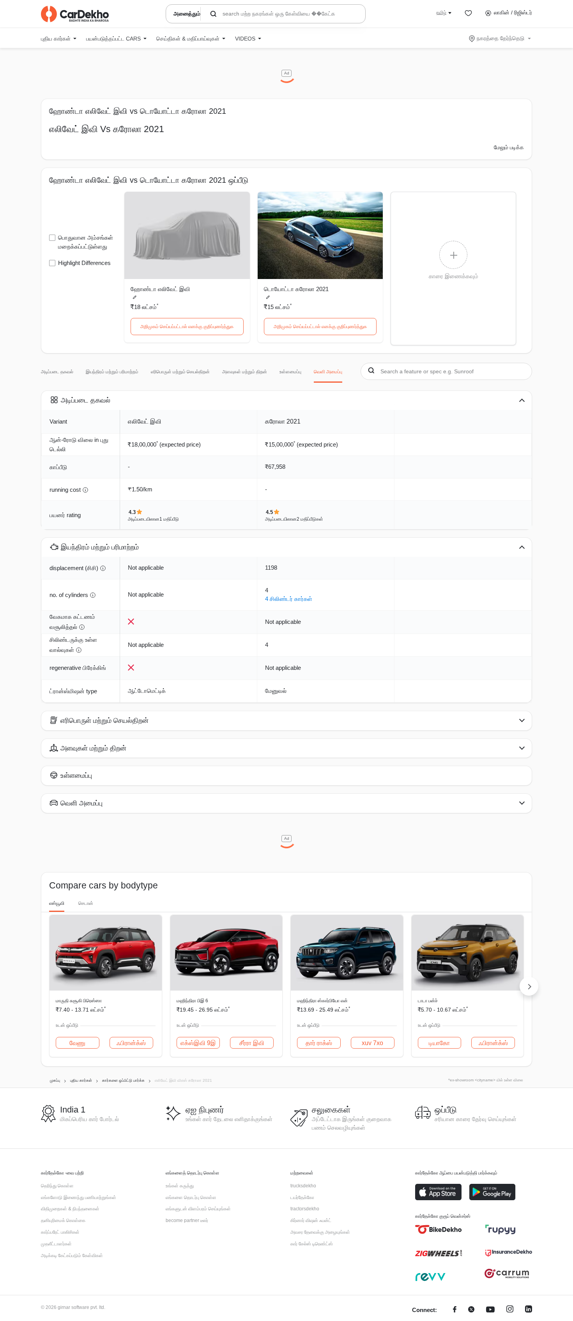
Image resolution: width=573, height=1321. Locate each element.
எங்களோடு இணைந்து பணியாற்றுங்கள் (78, 1197)
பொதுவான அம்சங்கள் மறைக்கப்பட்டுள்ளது (85, 242)
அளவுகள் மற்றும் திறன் (244, 371)
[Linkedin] (528, 1310)
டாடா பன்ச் (428, 1000)
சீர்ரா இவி (251, 1043)
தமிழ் (441, 12)
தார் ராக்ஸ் (319, 1043)
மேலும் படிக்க (509, 147)
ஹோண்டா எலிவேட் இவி (160, 289)
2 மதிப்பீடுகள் (310, 519)
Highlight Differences (84, 263)
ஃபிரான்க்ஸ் (131, 1043)
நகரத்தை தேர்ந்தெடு (500, 38)
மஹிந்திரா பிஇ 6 (192, 1000)
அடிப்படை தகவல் (57, 371)
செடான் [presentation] (85, 903)
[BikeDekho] (438, 1229)
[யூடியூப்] (490, 1310)
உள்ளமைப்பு (290, 371)
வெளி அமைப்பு (328, 371)
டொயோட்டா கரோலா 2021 (296, 289)
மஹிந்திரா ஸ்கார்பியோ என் (322, 1000)
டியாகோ (439, 1043)
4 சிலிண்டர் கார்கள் (288, 598)
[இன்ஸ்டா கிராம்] (509, 1310)
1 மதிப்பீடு (169, 519)
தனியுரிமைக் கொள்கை (63, 1220)
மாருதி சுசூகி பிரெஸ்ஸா (79, 1000)
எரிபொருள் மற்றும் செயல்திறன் (180, 371)
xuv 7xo (372, 1043)
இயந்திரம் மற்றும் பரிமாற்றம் (112, 371)
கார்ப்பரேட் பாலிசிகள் (60, 1232)
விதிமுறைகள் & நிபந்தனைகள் (70, 1209)
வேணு (77, 1043)
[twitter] (471, 1310)
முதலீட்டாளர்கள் (56, 1244)
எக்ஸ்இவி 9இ (198, 1043)
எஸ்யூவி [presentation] (56, 903)
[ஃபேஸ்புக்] (454, 1310)
